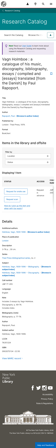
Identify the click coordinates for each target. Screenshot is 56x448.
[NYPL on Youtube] (50, 388)
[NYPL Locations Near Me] (35, 4)
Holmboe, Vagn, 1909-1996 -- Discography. (21, 273)
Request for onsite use (15, 191)
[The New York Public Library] (3, 4)
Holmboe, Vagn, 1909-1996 (14, 232)
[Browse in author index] (28, 116)
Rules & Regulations (44, 403)
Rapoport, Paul (8, 116)
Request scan (12, 199)
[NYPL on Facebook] (32, 388)
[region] (28, 194)
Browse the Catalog (38, 35)
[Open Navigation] (51, 4)
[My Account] (28, 4)
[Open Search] (43, 4)
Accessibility (47, 394)
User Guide (27, 46)
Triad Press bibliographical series (16, 258)
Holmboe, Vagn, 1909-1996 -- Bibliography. (20, 266)
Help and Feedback (45, 445)
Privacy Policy (47, 399)
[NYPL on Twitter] (38, 388)
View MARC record (11, 358)
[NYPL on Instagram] (44, 388)
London (5, 240)
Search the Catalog (13, 35)
